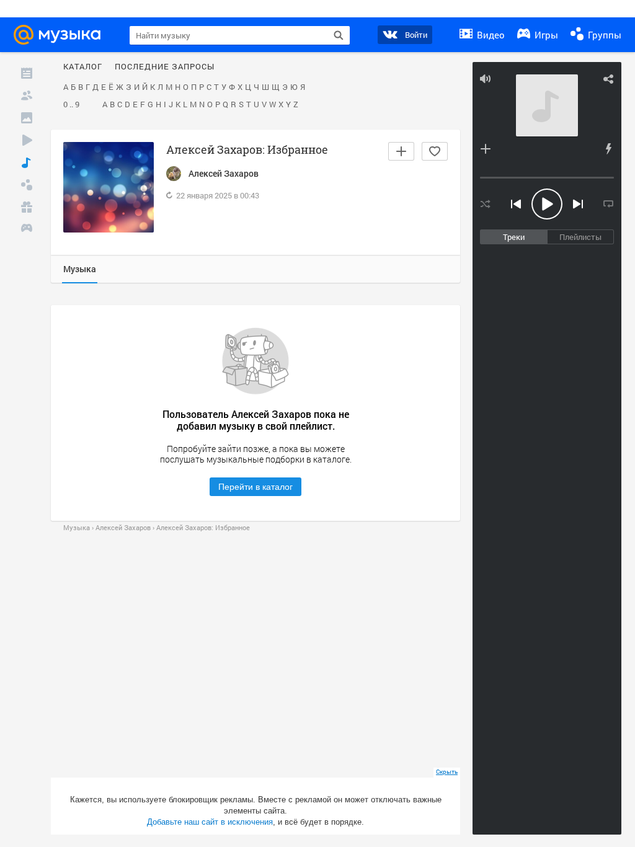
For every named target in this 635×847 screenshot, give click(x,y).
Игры (545, 35)
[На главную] (61, 35)
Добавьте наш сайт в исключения (210, 822)
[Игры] (26, 229)
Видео (489, 35)
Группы (603, 35)
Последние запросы (165, 67)
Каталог (82, 67)
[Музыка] (26, 162)
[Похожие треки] (608, 148)
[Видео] (26, 140)
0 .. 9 (71, 105)
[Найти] (338, 35)
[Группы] (26, 185)
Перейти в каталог (255, 487)
